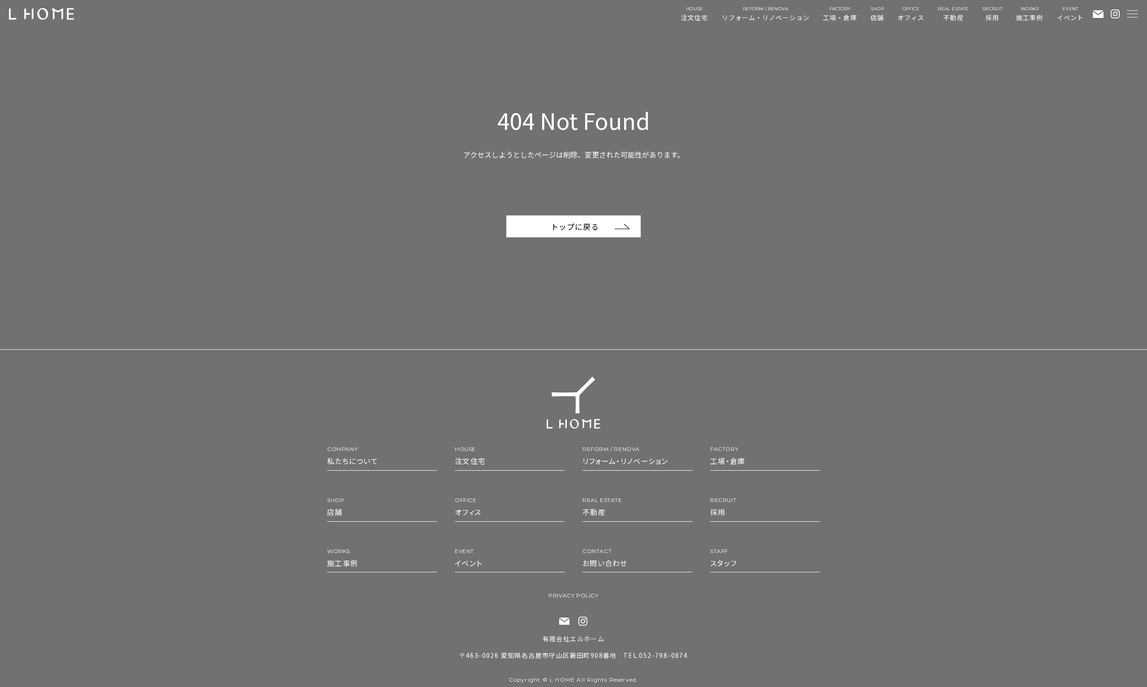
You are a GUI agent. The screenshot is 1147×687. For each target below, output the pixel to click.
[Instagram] (1115, 13)
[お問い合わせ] (1098, 14)
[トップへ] (573, 403)
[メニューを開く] (1132, 13)
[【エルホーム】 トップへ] (41, 14)
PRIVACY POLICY (573, 595)
